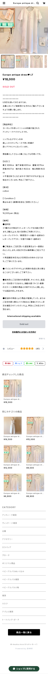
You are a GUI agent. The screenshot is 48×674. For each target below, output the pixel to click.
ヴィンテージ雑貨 (9, 523)
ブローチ (6, 555)
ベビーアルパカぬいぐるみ (13, 571)
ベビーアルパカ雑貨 (10, 579)
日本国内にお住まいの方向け (24, 332)
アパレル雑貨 (7, 611)
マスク (5, 603)
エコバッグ (6, 547)
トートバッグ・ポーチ (10, 620)
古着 (4, 531)
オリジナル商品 (8, 563)
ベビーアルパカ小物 (10, 587)
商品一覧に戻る (24, 632)
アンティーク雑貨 (9, 515)
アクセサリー (7, 539)
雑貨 (4, 595)
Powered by (21, 649)
